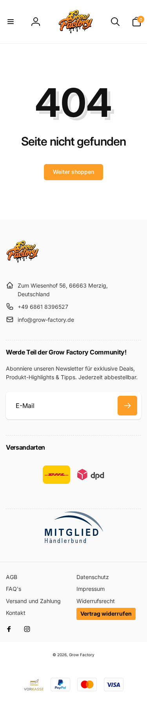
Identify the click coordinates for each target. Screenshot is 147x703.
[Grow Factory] (22, 266)
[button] (10, 21)
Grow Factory (81, 654)
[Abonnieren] (127, 405)
